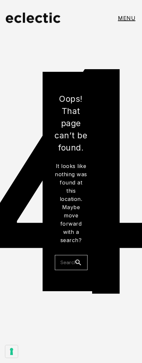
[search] (81, 262)
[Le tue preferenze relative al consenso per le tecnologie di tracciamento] (11, 351)
